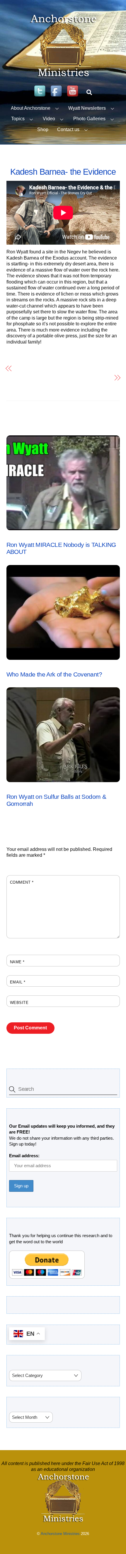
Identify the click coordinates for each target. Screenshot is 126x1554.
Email (17, 982)
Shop (42, 129)
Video (49, 118)
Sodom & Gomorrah (26, 789)
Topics (18, 118)
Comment (22, 882)
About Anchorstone (30, 108)
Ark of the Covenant (27, 666)
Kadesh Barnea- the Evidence (63, 171)
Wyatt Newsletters (87, 108)
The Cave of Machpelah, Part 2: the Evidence (62, 368)
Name (17, 962)
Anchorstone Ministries (60, 1533)
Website (19, 1002)
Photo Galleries (89, 118)
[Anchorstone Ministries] (63, 76)
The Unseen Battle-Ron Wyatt (79, 377)
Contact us (68, 129)
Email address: (24, 1155)
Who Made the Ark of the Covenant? (54, 674)
